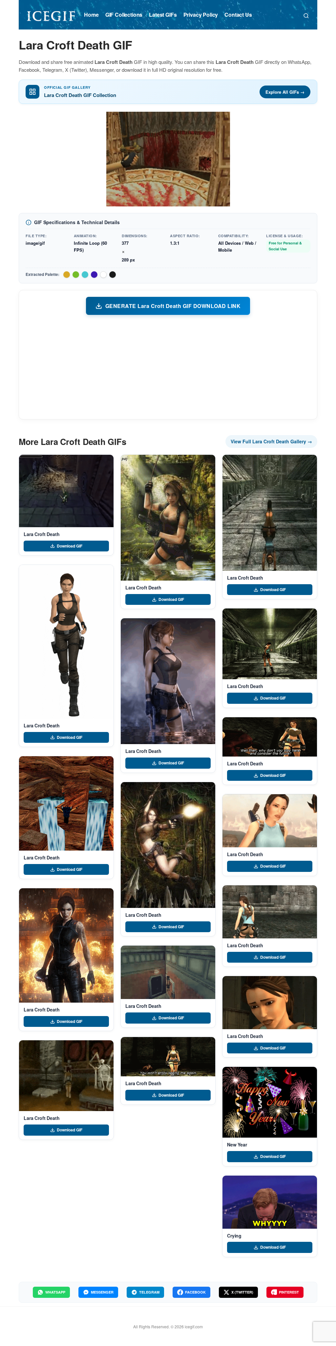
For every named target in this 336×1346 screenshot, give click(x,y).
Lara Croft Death (42, 534)
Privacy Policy (200, 14)
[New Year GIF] (269, 1102)
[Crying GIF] (269, 1202)
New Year (237, 1144)
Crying (234, 1235)
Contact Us (238, 14)
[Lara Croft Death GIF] (66, 491)
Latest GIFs (163, 14)
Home (91, 14)
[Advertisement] (168, 367)
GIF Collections (124, 14)
